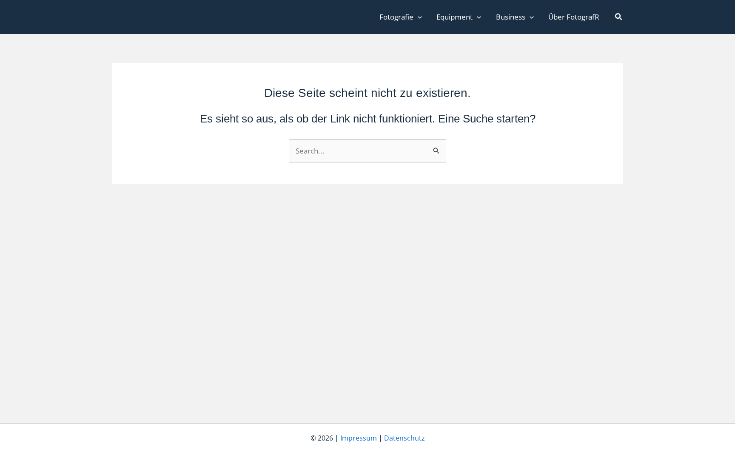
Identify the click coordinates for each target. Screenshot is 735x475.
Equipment (454, 17)
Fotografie (396, 17)
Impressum (358, 438)
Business (510, 17)
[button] (417, 17)
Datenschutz (404, 438)
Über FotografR (573, 17)
